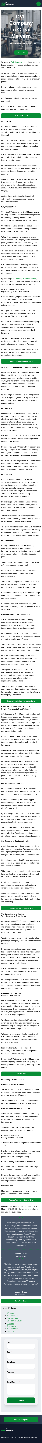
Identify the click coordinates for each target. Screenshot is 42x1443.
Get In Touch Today (21, 115)
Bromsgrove (11, 1326)
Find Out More (21, 1074)
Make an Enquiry (21, 1420)
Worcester (11, 1313)
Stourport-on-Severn (14, 1321)
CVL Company (16, 62)
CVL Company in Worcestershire (23, 279)
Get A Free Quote (21, 1301)
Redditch (10, 1331)
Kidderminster (12, 1329)
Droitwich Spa (12, 1318)
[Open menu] (38, 4)
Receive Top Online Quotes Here (21, 908)
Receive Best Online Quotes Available (21, 701)
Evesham (10, 1323)
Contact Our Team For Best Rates (21, 361)
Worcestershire (12, 1316)
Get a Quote (21, 52)
